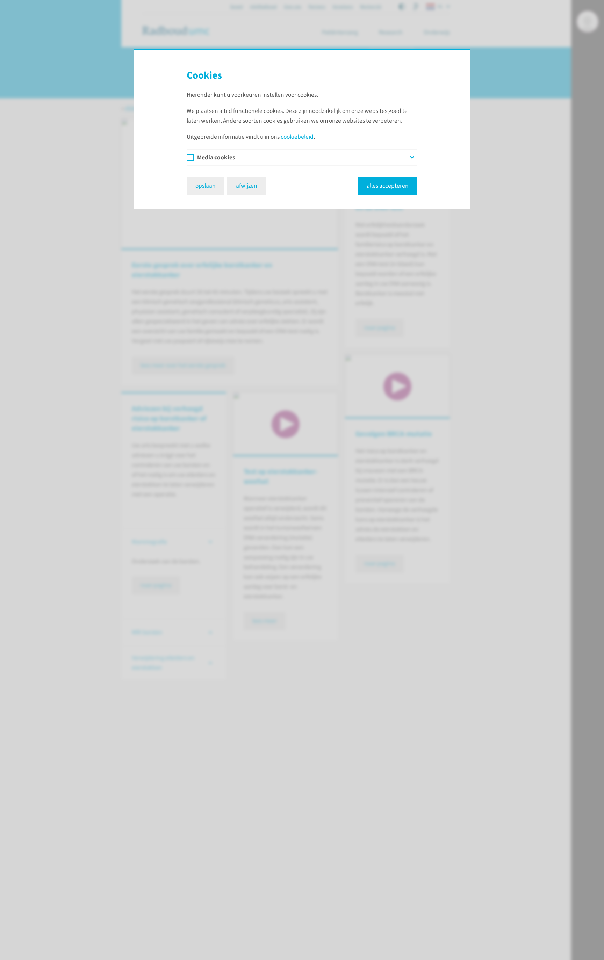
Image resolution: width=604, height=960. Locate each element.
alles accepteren (388, 185)
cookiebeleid (297, 136)
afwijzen (246, 185)
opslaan (205, 185)
